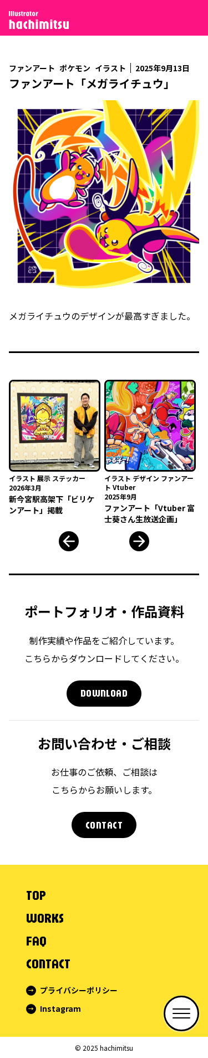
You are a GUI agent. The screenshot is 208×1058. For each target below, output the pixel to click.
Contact (48, 963)
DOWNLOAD (104, 693)
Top (36, 894)
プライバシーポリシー (79, 990)
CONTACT (104, 825)
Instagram (60, 1008)
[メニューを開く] (181, 1013)
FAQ (36, 940)
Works (45, 917)
